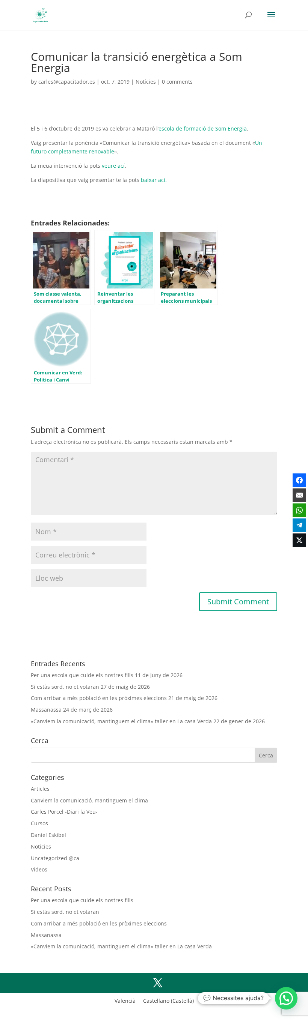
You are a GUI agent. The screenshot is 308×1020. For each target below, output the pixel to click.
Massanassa (46, 709)
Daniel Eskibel (48, 834)
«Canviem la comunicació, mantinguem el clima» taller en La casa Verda (121, 721)
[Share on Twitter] (299, 540)
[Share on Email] (299, 495)
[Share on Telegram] (299, 525)
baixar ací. (154, 179)
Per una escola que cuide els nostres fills (82, 675)
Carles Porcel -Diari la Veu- (64, 811)
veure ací (113, 165)
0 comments (177, 81)
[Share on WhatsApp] (299, 510)
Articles (40, 788)
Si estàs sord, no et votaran (65, 686)
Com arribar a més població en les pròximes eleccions (99, 698)
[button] (286, 998)
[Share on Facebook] (299, 480)
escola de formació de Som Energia (203, 128)
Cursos (39, 823)
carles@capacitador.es (66, 81)
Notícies (146, 81)
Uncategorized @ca (55, 858)
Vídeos (39, 869)
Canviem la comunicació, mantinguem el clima (89, 800)
